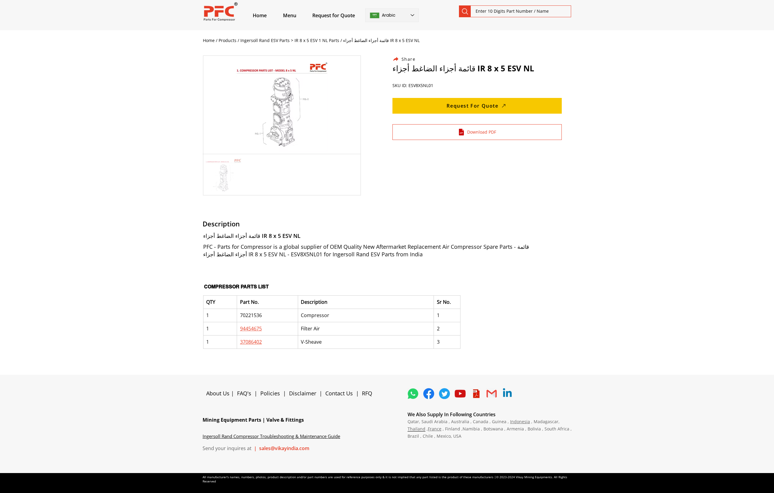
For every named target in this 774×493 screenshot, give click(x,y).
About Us (218, 393)
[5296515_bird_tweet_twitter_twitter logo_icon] (444, 393)
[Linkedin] (507, 393)
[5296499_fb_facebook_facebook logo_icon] (428, 393)
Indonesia (520, 421)
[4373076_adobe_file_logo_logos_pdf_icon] (475, 393)
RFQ (367, 393)
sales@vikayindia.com (284, 448)
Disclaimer (304, 393)
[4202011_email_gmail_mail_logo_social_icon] (491, 393)
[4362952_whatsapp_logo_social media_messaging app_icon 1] (413, 393)
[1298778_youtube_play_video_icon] (460, 393)
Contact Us (339, 393)
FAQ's (244, 393)
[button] (296, 15)
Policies (270, 393)
